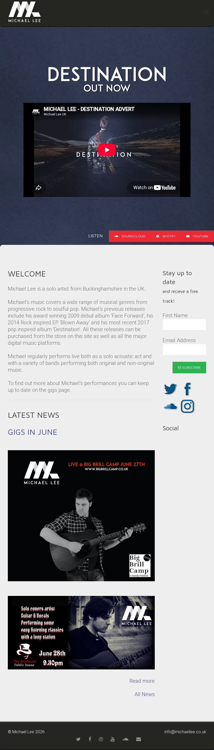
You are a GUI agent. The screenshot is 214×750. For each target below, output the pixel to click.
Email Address (179, 340)
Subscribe (191, 367)
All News (144, 694)
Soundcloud (133, 236)
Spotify (169, 236)
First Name (175, 315)
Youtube (200, 236)
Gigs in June (32, 431)
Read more (142, 681)
